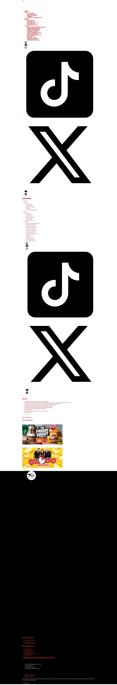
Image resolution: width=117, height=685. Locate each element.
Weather (29, 36)
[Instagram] (26, 48)
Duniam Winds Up (28, 409)
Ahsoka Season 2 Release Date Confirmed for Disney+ (36, 401)
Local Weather (31, 14)
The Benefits (30, 20)
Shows (27, 11)
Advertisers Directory (34, 28)
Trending (29, 16)
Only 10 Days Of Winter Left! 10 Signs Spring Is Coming (36, 411)
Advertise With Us (32, 38)
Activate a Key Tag (32, 22)
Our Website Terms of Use (31, 653)
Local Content (28, 655)
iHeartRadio (27, 683)
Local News (30, 13)
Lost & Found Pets (32, 33)
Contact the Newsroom (34, 17)
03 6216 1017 (31, 676)
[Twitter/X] (60, 189)
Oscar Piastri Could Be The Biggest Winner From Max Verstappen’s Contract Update (43, 403)
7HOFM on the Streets (33, 30)
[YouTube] (26, 192)
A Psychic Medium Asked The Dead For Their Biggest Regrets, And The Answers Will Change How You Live (48, 402)
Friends (27, 19)
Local (26, 26)
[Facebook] (26, 45)
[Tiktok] (60, 119)
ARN (26, 682)
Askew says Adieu (28, 412)
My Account (30, 23)
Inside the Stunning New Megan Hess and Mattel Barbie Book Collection (40, 405)
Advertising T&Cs (29, 652)
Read (26, 12)
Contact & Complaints (30, 640)
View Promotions (27, 420)
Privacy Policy (28, 649)
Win (26, 18)
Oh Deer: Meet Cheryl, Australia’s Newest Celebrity (35, 408)
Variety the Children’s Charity (36, 27)
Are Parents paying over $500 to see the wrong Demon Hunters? (39, 406)
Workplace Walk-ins (33, 29)
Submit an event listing (34, 32)
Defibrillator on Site (33, 40)
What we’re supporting (34, 34)
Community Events (32, 31)
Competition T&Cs (29, 650)
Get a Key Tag (31, 21)
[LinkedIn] (26, 195)
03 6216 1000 (31, 674)
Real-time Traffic (32, 15)
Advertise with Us (29, 642)
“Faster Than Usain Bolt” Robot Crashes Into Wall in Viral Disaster (38, 407)
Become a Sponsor (32, 25)
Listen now (25, 198)
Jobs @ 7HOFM (31, 35)
